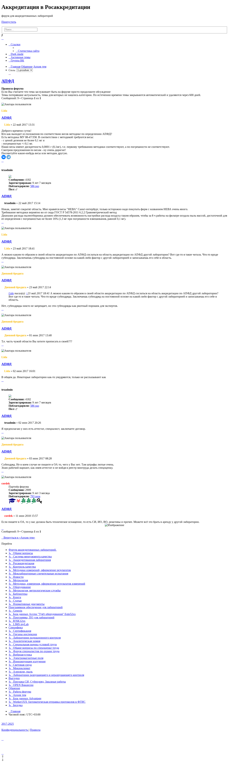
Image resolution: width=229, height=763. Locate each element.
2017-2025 (7, 723)
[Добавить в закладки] (10, 73)
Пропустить (8, 21)
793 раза (35, 496)
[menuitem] (27, 50)
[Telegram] (8, 157)
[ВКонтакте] (3, 157)
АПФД (7, 81)
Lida (11, 293)
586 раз (34, 186)
